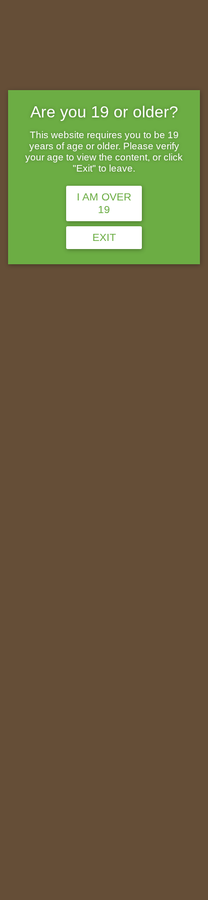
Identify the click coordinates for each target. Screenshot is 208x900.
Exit (104, 237)
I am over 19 (104, 203)
